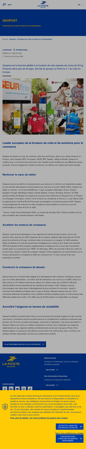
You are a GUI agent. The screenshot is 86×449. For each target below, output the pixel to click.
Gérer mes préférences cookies (69, 433)
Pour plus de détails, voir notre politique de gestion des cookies (39, 418)
